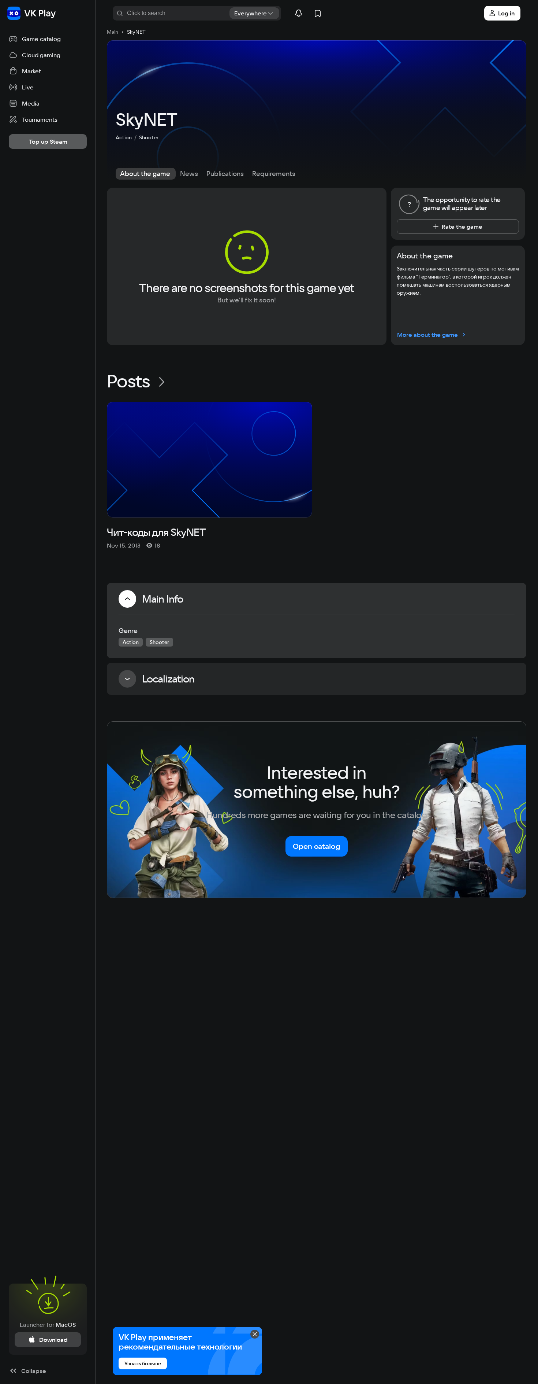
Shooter (148, 137)
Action (124, 137)
